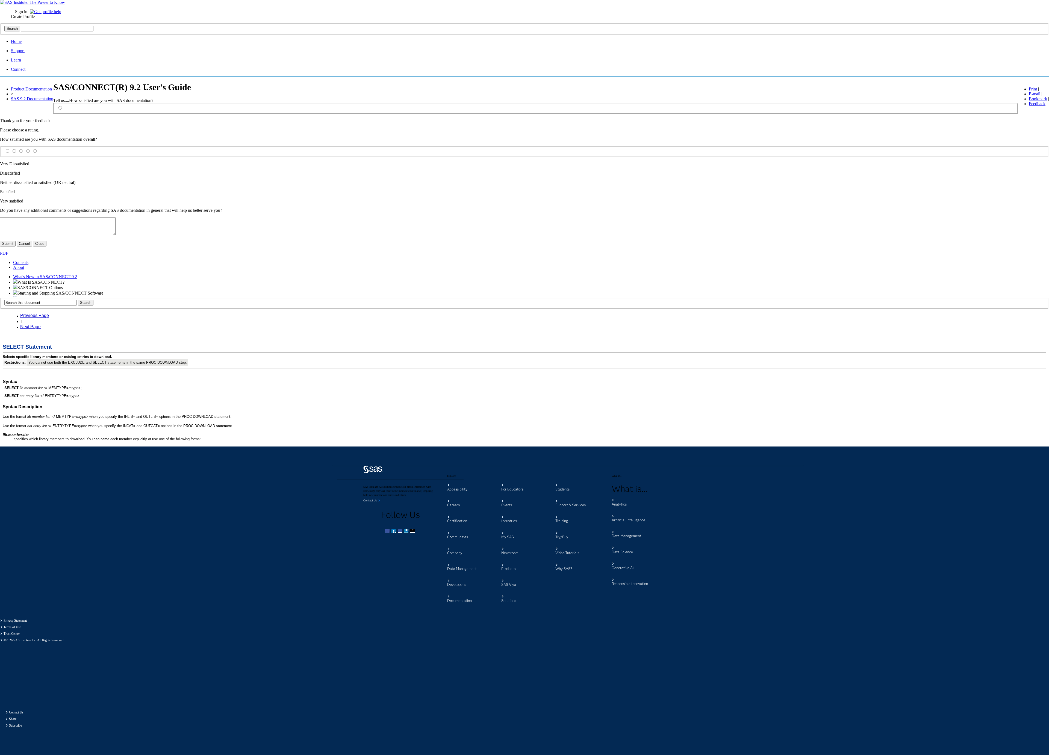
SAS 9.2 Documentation (32, 98)
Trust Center (12, 634)
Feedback (1037, 103)
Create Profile (23, 16)
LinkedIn (400, 531)
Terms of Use (12, 627)
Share (12, 719)
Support (18, 50)
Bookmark (1038, 98)
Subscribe (15, 725)
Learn (16, 60)
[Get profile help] (46, 11)
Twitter (394, 531)
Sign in (21, 11)
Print (1033, 89)
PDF (4, 253)
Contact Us (16, 712)
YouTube (406, 531)
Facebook (388, 531)
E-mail (1034, 94)
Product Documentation (31, 89)
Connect (18, 69)
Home (16, 41)
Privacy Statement (15, 620)
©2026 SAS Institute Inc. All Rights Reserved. (34, 640)
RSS (413, 531)
